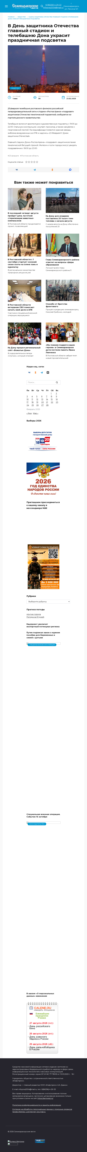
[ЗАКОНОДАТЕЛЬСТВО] (43, 989)
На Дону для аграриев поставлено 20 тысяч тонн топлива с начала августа (59, 218)
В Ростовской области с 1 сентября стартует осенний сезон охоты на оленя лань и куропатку (23, 263)
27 (42, 405)
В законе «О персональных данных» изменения (40, 994)
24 (28, 405)
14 (47, 399)
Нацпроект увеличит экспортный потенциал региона (43, 625)
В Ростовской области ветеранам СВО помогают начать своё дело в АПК (21, 307)
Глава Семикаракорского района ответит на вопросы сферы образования (62, 262)
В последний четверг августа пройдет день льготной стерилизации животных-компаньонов (23, 217)
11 (32, 399)
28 (47, 405)
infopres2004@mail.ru (53, 8)
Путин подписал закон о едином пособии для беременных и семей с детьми (43, 635)
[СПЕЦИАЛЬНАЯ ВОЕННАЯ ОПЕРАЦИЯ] (43, 810)
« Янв (29, 413)
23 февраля (14, 156)
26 (37, 405)
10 (28, 399)
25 (33, 405)
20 (42, 402)
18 (33, 402)
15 (52, 399)
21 (47, 402)
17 (27, 402)
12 (37, 399)
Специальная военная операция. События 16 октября (43, 815)
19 (37, 402)
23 (57, 402)
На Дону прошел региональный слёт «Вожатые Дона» (24, 349)
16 (57, 399)
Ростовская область (30, 156)
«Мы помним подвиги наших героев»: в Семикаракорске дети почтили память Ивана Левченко (60, 349)
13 (42, 399)
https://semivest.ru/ (45, 1098)
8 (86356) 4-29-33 (53, 5)
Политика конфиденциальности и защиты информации (36, 1105)
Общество (15, 88)
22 (52, 402)
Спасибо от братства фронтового (56, 305)
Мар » (35, 413)
